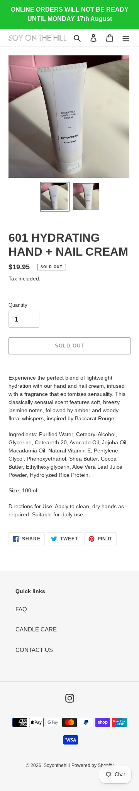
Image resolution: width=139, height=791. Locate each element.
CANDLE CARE (36, 629)
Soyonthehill (57, 765)
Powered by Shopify (92, 765)
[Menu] (126, 37)
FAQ (21, 609)
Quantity (17, 305)
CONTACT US (34, 650)
